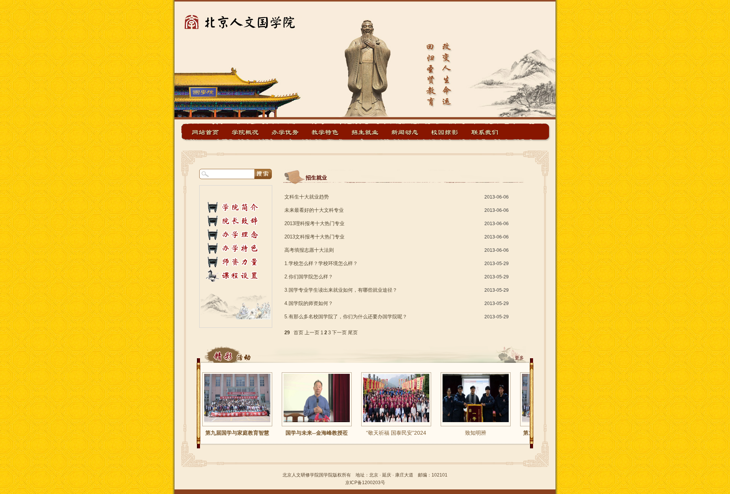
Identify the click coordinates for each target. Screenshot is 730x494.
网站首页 (205, 132)
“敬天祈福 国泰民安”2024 (382, 433)
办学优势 (285, 132)
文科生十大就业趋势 (306, 197)
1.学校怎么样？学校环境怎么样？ (321, 263)
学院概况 (245, 132)
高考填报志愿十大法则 (309, 250)
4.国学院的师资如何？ (308, 303)
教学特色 (325, 132)
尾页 (353, 332)
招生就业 (365, 132)
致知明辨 (462, 433)
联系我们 (485, 132)
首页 (298, 332)
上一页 (312, 332)
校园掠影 (445, 132)
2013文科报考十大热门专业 (314, 237)
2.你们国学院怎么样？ (308, 277)
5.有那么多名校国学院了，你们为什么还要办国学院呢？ (345, 316)
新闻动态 (405, 132)
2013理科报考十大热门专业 (314, 223)
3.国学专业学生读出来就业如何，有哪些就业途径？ (340, 290)
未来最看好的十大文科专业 (314, 210)
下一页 (339, 332)
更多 (519, 358)
